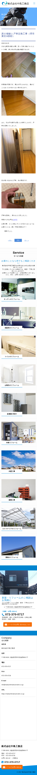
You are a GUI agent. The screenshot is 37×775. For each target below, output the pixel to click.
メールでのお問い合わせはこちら (19, 624)
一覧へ (18, 240)
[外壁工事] (18, 461)
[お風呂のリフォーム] (18, 375)
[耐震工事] (18, 489)
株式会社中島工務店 (12, 746)
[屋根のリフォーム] (18, 547)
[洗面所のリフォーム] (18, 317)
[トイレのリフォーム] (18, 346)
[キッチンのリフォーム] (18, 289)
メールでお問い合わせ (13, 767)
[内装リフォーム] (18, 432)
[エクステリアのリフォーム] (18, 518)
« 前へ (10, 240)
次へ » (26, 240)
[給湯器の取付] (18, 403)
